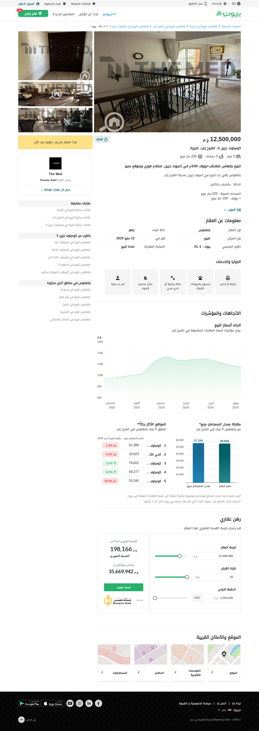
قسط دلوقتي (124, 587)
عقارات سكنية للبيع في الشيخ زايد (71, 218)
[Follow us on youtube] (70, 706)
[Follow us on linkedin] (89, 706)
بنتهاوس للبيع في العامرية (75, 312)
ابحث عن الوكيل (88, 14)
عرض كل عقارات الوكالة (57, 189)
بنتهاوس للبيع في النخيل (76, 305)
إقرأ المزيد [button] (234, 209)
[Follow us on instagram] (79, 706)
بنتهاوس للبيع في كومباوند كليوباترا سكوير (65, 273)
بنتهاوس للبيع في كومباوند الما (72, 243)
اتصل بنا (221, 703)
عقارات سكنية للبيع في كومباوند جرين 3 (68, 225)
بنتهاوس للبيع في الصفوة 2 (74, 265)
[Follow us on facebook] (98, 706)
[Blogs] (110, 14)
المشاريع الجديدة (63, 14)
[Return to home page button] (228, 14)
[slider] (180, 556)
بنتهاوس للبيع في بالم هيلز (74, 298)
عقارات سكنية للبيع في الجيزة (73, 210)
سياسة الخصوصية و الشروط (195, 703)
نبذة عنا (236, 703)
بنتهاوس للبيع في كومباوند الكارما (71, 250)
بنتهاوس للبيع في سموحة (75, 290)
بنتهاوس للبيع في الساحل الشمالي (70, 320)
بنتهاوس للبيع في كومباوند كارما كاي (69, 258)
